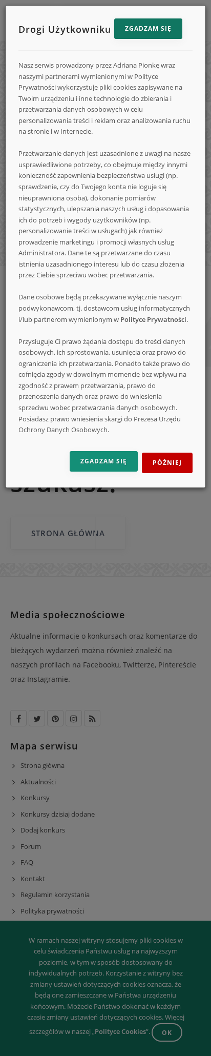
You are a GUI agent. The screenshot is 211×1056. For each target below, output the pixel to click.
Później (167, 462)
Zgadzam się (148, 28)
